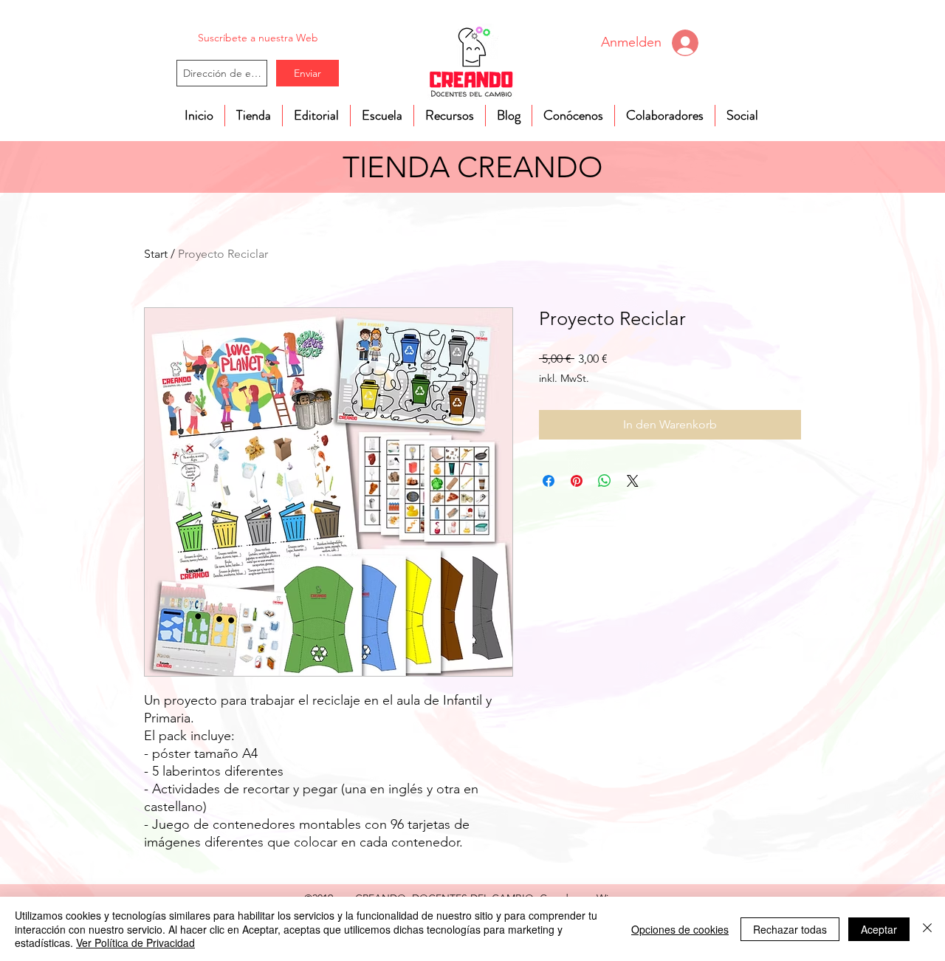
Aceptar (879, 929)
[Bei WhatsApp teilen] (605, 481)
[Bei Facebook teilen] (548, 481)
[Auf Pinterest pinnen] (576, 481)
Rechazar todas (790, 929)
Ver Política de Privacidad (135, 942)
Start (156, 254)
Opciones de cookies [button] (680, 929)
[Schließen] (927, 929)
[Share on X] (633, 481)
